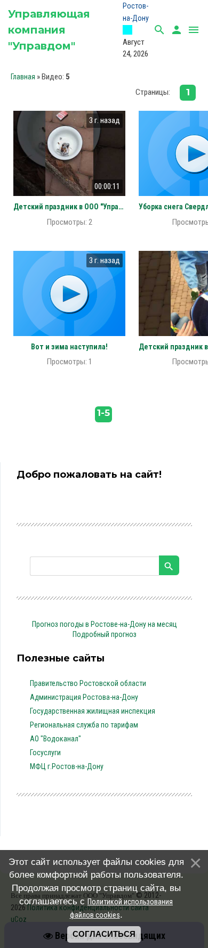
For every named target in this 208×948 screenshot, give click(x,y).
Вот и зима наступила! (69, 346)
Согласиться (104, 934)
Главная (23, 76)
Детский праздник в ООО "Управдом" (69, 206)
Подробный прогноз (105, 634)
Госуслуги (45, 752)
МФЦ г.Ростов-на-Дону (66, 766)
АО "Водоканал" (55, 738)
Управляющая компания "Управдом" (49, 29)
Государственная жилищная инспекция (92, 711)
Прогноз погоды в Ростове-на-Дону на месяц (104, 624)
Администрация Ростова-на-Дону (84, 697)
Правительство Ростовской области (88, 683)
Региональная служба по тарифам (84, 725)
